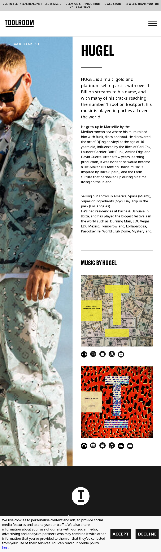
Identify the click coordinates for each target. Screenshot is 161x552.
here (5, 547)
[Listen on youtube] (121, 354)
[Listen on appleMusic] (102, 354)
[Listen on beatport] (84, 354)
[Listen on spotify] (93, 354)
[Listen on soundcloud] (121, 446)
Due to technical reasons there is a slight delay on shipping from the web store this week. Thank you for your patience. (81, 5)
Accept (121, 534)
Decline (147, 534)
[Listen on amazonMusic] (112, 354)
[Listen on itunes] (112, 445)
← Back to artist (24, 44)
